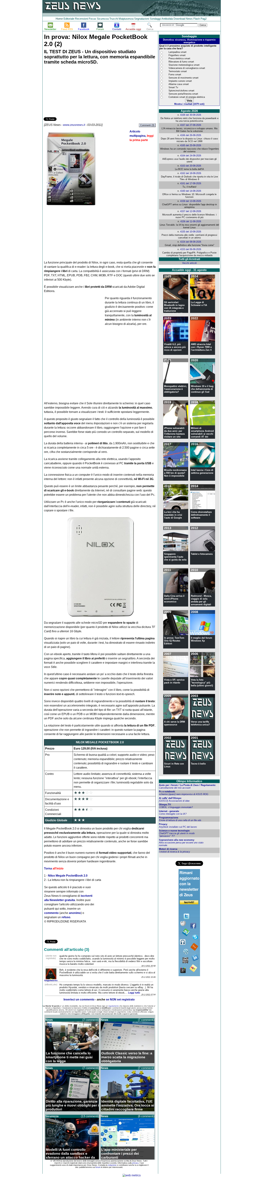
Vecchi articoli (189, 263)
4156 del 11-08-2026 (190, 221)
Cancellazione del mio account (175, 787)
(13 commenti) (90, 1116)
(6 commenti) (146, 1116)
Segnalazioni (141, 18)
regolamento (113, 1006)
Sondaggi (155, 18)
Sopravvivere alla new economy (176, 840)
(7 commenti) (90, 1019)
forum (98, 1167)
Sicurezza (103, 18)
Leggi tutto (134, 992)
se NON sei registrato (120, 999)
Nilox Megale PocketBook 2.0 (67, 875)
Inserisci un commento (79, 999)
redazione (112, 1165)
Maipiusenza (126, 18)
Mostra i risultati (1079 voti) (189, 104)
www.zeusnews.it (74, 124)
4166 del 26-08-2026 (190, 135)
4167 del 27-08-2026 (190, 125)
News (189, 18)
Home (59, 18)
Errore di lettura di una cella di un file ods (180, 820)
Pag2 (204, 18)
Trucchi (113, 18)
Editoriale (69, 18)
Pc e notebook (167, 791)
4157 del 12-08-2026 (190, 211)
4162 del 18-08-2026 (190, 173)
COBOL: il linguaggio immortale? (176, 807)
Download (179, 18)
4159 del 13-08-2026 (190, 201)
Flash (196, 18)
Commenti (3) (147, 125)
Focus (92, 18)
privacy (135, 1163)
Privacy (163, 824)
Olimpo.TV (165, 804)
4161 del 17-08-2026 (190, 183)
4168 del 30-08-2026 (190, 115)
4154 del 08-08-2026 (190, 241)
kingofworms (51, 980)
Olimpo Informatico (189, 781)
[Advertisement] (70, 91)
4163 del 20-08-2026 (190, 165)
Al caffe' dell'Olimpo (170, 798)
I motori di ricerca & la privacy (174, 851)
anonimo (75, 912)
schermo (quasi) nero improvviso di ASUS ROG (183, 794)
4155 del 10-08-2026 (190, 231)
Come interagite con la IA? (172, 814)
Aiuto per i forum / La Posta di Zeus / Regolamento (187, 785)
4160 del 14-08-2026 (190, 191)
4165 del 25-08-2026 (190, 145)
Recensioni (81, 18)
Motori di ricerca (168, 849)
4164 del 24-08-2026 (190, 155)
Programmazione (168, 817)
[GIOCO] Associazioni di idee (174, 800)
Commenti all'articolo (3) (66, 949)
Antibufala (167, 18)
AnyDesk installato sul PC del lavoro (178, 827)
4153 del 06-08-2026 (190, 249)
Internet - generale (169, 811)
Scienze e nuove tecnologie (174, 830)
